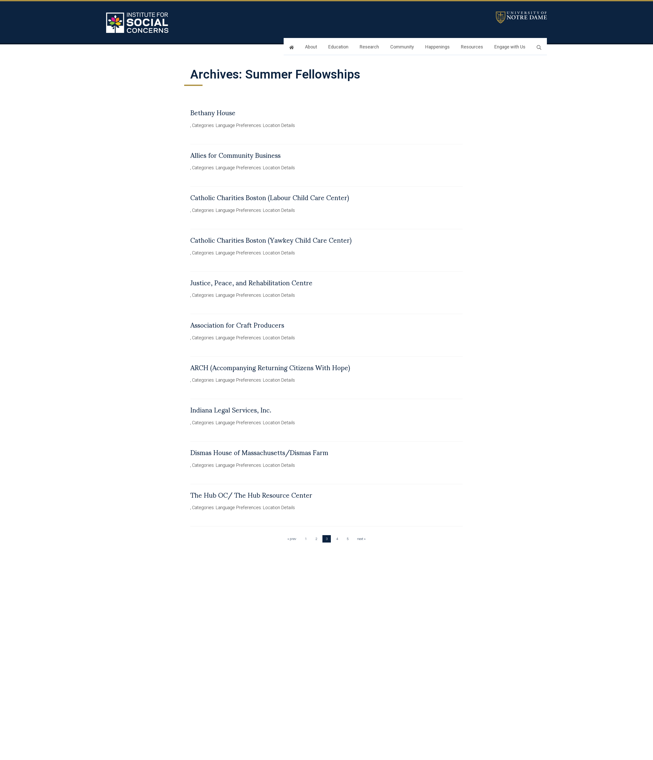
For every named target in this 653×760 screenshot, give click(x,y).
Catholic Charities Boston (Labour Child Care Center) (269, 197)
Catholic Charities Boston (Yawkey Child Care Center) (270, 240)
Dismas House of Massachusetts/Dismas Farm (259, 452)
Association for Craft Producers (237, 324)
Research (369, 46)
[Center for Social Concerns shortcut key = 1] (138, 22)
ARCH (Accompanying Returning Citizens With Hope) (270, 367)
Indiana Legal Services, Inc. (230, 409)
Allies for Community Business (235, 155)
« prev (291, 539)
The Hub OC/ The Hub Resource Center (251, 495)
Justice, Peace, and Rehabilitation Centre (251, 282)
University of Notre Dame (521, 17)
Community (402, 46)
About (311, 46)
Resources (472, 46)
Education (338, 46)
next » (361, 539)
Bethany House (212, 112)
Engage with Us (509, 46)
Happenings (437, 46)
